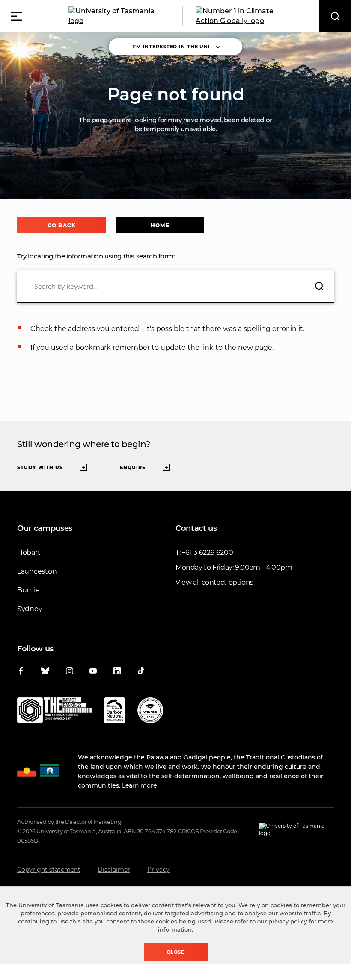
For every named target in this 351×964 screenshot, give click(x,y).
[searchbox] (175, 286)
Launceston (37, 571)
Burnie (28, 590)
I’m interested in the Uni (171, 47)
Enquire (133, 467)
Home (160, 225)
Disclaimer (114, 869)
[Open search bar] (335, 16)
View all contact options (214, 582)
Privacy (158, 869)
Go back (61, 225)
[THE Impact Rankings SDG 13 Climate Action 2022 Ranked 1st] (54, 712)
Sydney (29, 609)
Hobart (28, 552)
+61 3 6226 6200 (207, 552)
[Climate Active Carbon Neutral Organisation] (114, 712)
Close (176, 952)
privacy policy (287, 921)
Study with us (40, 467)
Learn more (139, 785)
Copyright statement (48, 869)
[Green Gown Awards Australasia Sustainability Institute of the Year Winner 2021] (150, 712)
